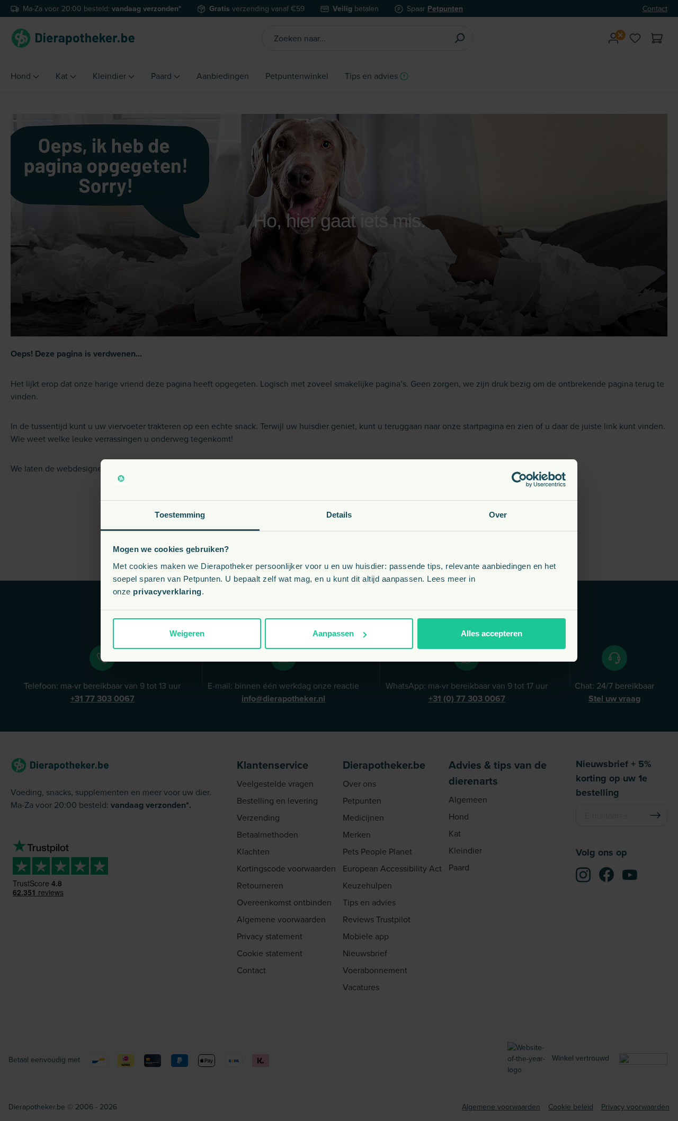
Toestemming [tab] (180, 514)
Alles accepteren (491, 633)
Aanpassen (333, 633)
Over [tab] (498, 514)
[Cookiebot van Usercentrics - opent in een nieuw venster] (519, 480)
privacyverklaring (167, 591)
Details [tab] (339, 514)
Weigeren (187, 633)
